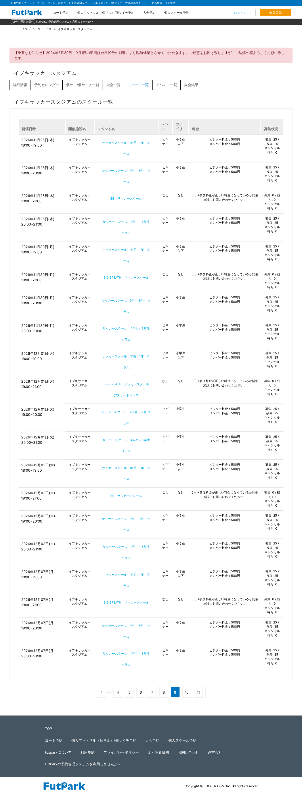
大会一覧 (113, 85)
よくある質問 (158, 752)
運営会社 (215, 752)
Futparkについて (58, 752)
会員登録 (275, 12)
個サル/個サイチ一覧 (82, 85)
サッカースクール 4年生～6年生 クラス (128, 227)
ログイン (240, 13)
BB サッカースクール (126, 198)
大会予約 (149, 12)
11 (198, 692)
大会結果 (191, 85)
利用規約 (87, 752)
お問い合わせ (188, 752)
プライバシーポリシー (121, 752)
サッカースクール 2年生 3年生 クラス (126, 176)
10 (187, 692)
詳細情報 (20, 85)
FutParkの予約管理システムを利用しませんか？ (65, 21)
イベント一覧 (166, 85)
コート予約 (61, 12)
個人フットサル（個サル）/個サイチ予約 (105, 12)
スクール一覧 (138, 85)
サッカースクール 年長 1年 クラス (126, 148)
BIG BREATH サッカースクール (126, 277)
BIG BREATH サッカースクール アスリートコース (127, 389)
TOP (48, 728)
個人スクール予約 (176, 12)
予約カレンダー (46, 85)
